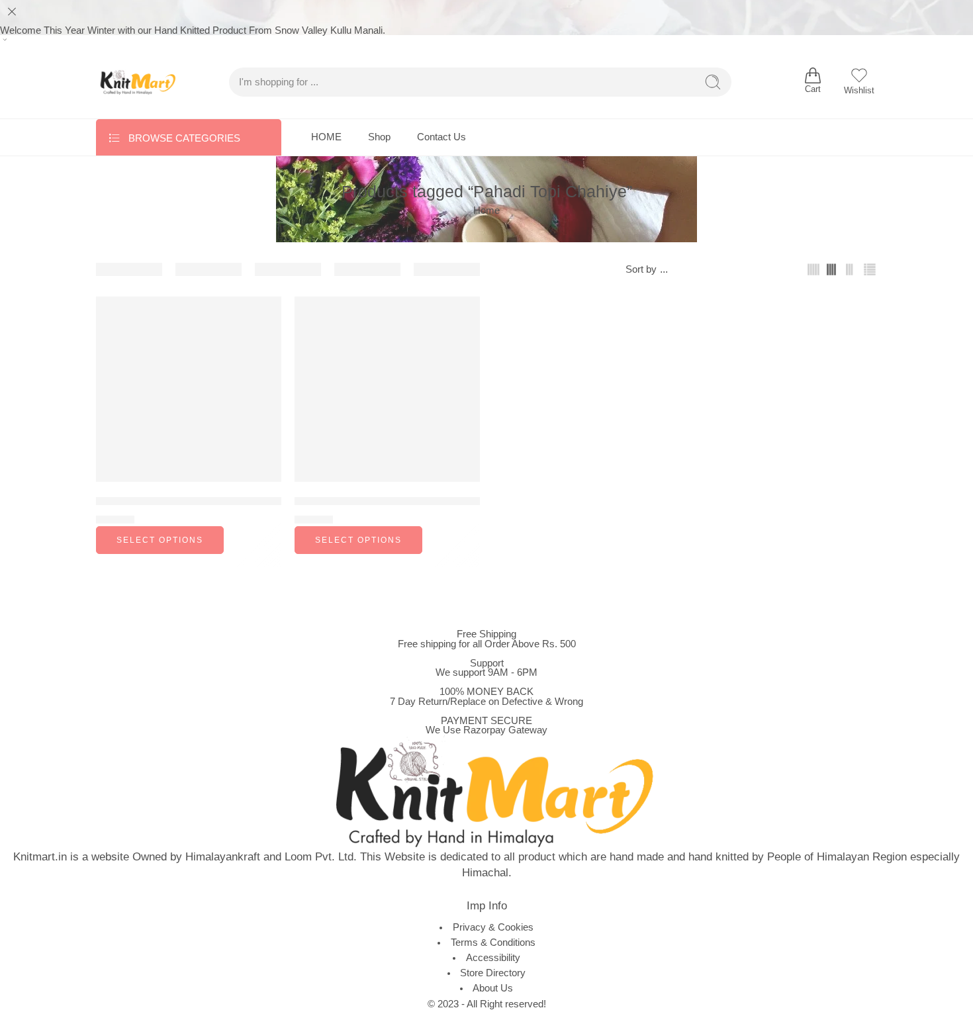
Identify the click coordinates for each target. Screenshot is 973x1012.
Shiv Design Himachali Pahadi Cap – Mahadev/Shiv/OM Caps (248, 500)
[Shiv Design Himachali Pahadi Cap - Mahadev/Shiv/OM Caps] (188, 389)
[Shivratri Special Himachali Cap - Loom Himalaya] (387, 389)
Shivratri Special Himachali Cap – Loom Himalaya (418, 500)
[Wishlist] (262, 315)
